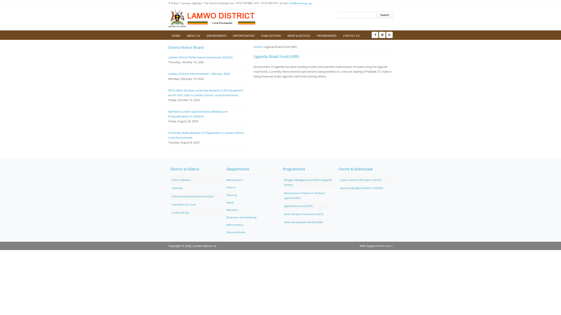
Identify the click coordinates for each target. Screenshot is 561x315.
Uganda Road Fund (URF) (298, 206)
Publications (271, 36)
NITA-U (389, 246)
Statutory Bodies (236, 232)
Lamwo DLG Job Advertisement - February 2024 (199, 74)
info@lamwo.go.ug (300, 3)
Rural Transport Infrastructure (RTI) (303, 214)
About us (193, 36)
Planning (232, 195)
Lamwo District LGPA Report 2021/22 (361, 180)
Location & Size (180, 212)
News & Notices (299, 36)
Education (232, 210)
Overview (177, 188)
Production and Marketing (241, 217)
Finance (231, 187)
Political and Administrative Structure (193, 196)
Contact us (351, 36)
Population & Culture (184, 204)
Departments (216, 36)
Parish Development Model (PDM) (303, 222)
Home (176, 36)
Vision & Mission (181, 180)
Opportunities (244, 36)
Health (230, 202)
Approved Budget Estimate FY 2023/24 (361, 188)
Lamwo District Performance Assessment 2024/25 (200, 57)
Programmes (326, 36)
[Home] (212, 18)
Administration (235, 180)
